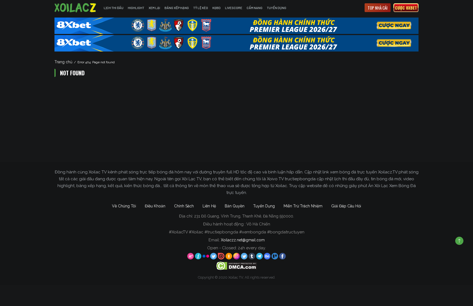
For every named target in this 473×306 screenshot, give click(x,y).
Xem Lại (154, 8)
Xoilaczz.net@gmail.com (243, 240)
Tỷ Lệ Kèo (200, 8)
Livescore (233, 8)
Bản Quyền (234, 206)
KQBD (216, 8)
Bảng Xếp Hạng (177, 8)
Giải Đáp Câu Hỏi (346, 206)
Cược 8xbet (406, 8)
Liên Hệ (209, 206)
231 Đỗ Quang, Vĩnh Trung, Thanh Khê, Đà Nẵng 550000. (244, 216)
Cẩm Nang (255, 8)
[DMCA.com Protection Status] (236, 266)
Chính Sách (184, 206)
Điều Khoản (155, 206)
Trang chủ (63, 62)
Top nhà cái (378, 8)
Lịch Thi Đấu (113, 8)
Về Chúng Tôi (124, 206)
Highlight (136, 8)
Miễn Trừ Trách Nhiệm (303, 206)
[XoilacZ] (75, 7)
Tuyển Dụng (276, 8)
